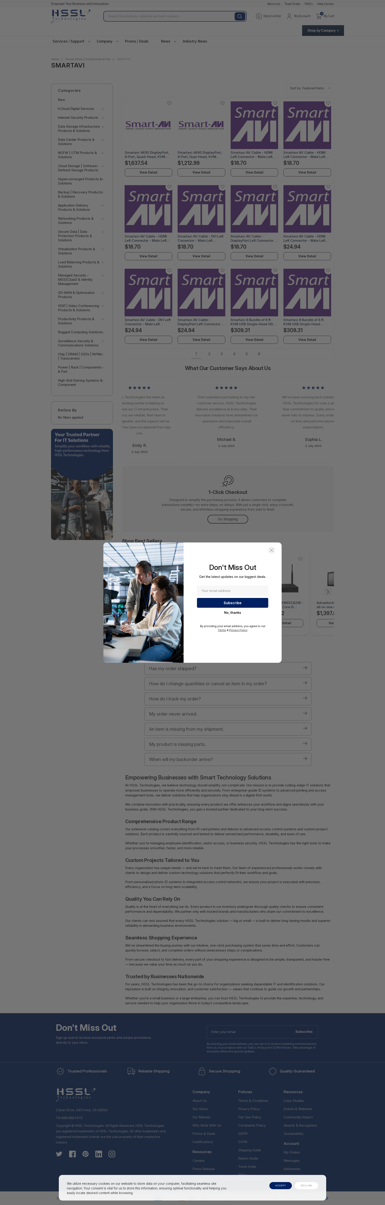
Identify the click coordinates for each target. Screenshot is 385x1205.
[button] (271, 550)
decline (306, 1185)
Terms (222, 630)
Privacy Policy (238, 630)
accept (280, 1185)
